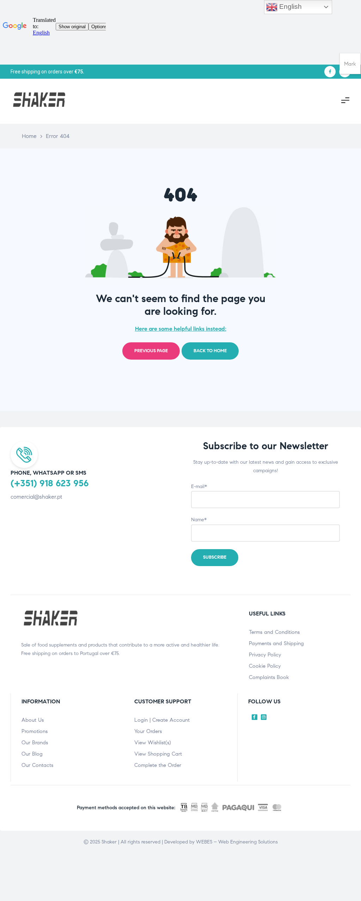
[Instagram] (264, 717)
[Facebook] (330, 71)
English (289, 6)
